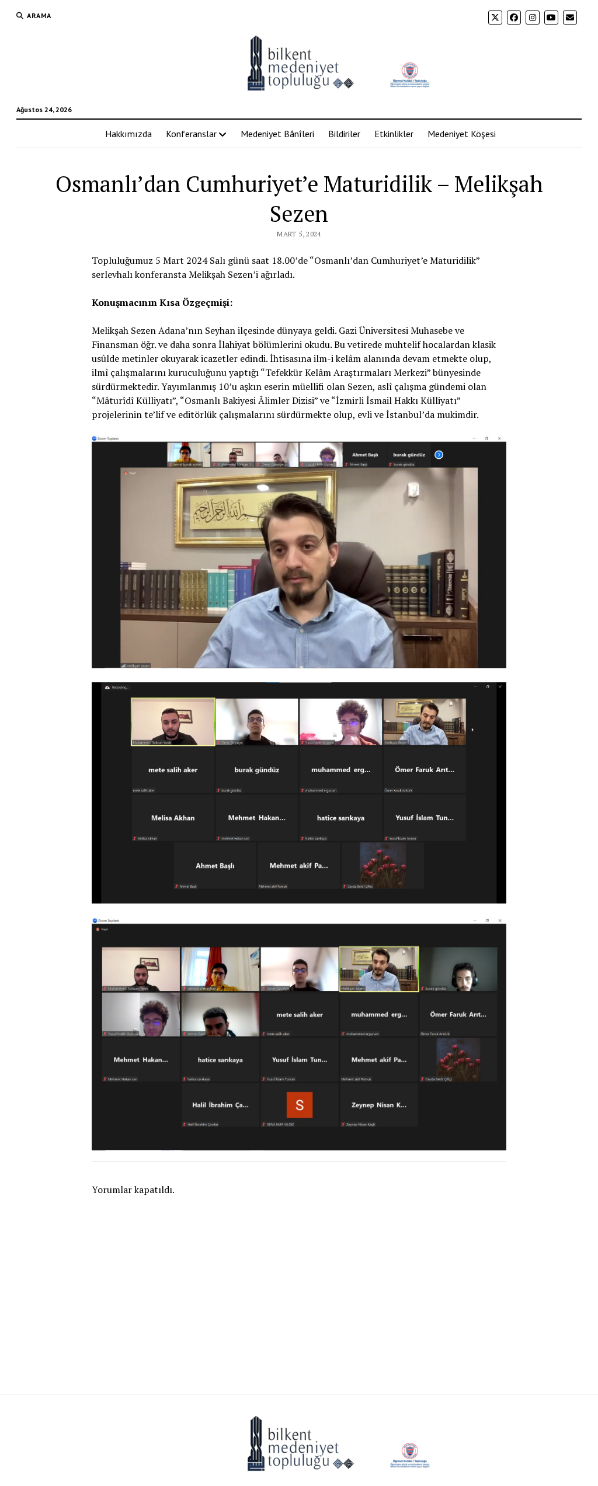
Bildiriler (344, 133)
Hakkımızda (128, 133)
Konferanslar (191, 133)
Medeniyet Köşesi (461, 133)
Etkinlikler (393, 133)
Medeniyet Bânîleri (277, 133)
